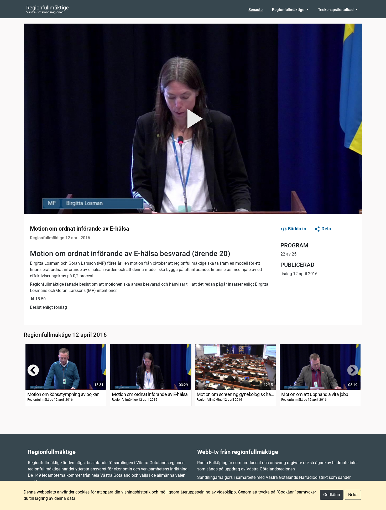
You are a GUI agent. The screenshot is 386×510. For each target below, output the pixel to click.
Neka (353, 494)
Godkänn (331, 494)
